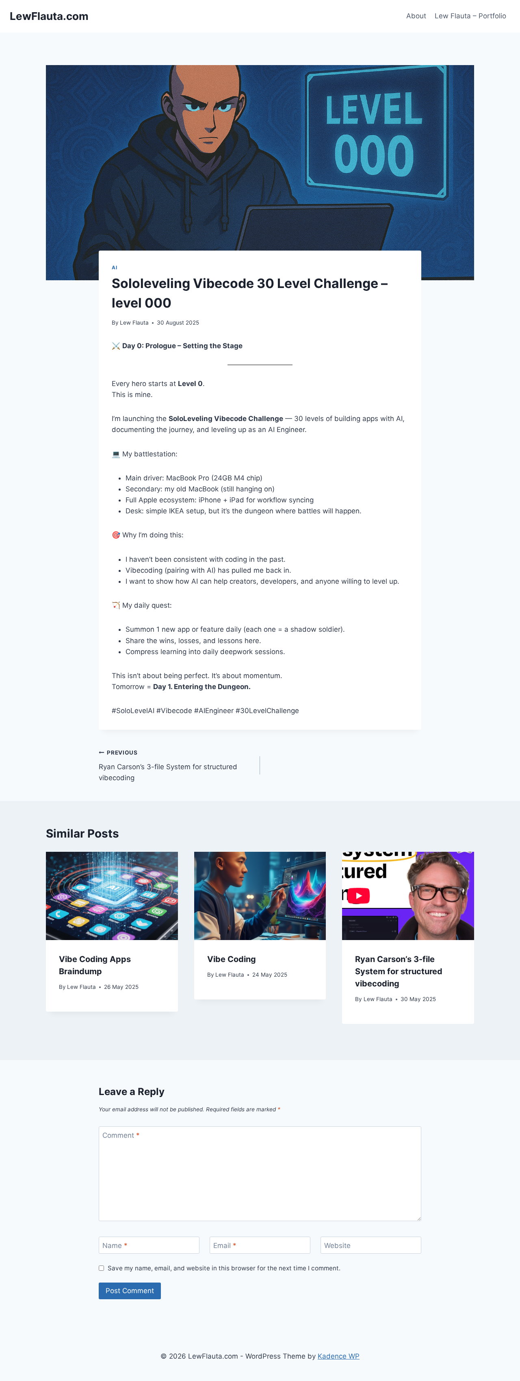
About (416, 16)
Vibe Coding (231, 959)
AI (114, 267)
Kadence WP (339, 1356)
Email (224, 1245)
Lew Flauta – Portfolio (470, 16)
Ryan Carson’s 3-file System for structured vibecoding (168, 765)
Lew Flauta (134, 322)
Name (115, 1245)
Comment (121, 1135)
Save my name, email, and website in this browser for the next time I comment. (224, 1268)
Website (337, 1245)
